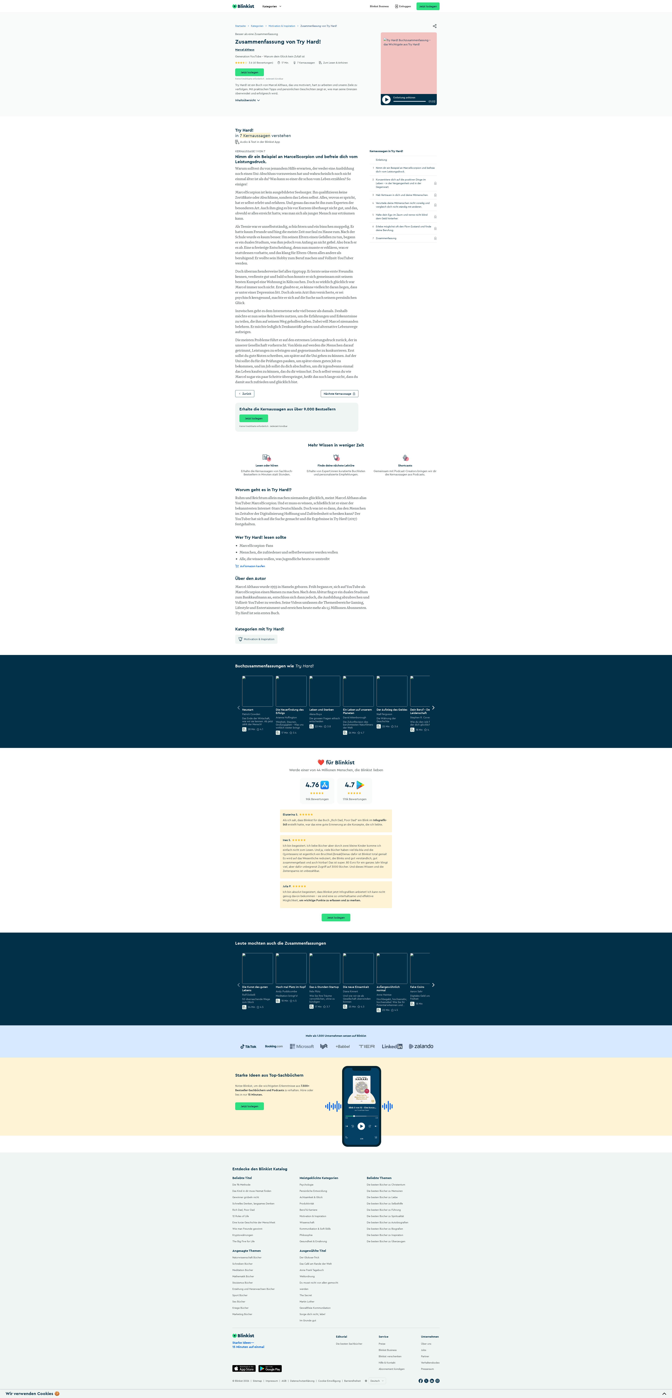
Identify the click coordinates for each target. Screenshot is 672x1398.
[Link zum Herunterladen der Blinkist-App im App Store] (244, 1368)
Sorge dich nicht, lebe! (312, 1314)
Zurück (246, 393)
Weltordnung (307, 1276)
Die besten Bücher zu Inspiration (385, 1235)
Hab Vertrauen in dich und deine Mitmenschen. (404, 195)
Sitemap (257, 1380)
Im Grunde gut (308, 1320)
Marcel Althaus (244, 49)
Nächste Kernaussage (337, 393)
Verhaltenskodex (430, 1362)
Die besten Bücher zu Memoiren (385, 1191)
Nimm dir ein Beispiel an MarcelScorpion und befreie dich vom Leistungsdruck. (405, 169)
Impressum (272, 1380)
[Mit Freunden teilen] (435, 26)
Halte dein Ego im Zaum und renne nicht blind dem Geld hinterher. (402, 216)
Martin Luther (307, 1301)
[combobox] (377, 1381)
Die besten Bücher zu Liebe (382, 1197)
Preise (382, 1343)
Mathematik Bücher (243, 1276)
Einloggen (405, 6)
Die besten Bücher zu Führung (384, 1209)
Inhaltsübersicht (245, 100)
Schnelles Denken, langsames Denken (253, 1203)
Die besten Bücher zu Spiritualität (385, 1216)
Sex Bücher (238, 1301)
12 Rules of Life (240, 1216)
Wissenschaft (307, 1222)
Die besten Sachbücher (349, 1343)
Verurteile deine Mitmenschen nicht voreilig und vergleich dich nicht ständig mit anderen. (404, 204)
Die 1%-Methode (241, 1184)
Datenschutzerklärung (302, 1380)
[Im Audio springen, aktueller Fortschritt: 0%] (409, 101)
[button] (336, 1394)
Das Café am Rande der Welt (316, 1263)
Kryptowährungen (242, 1235)
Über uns (426, 1343)
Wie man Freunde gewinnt (247, 1228)
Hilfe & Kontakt (387, 1362)
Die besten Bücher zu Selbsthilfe (385, 1203)
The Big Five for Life (243, 1241)
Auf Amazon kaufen (252, 566)
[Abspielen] (386, 99)
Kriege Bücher (240, 1307)
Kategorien (269, 6)
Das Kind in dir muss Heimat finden (251, 1191)
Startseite (240, 25)
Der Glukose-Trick (309, 1257)
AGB (284, 1380)
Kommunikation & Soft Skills (315, 1228)
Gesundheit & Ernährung (313, 1241)
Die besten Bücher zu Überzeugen (386, 1241)
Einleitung (381, 159)
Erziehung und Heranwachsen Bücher (253, 1289)
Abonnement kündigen (392, 1369)
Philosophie (306, 1235)
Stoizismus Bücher (242, 1282)
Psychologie (306, 1184)
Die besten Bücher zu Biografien (385, 1228)
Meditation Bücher (242, 1270)
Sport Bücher (239, 1295)
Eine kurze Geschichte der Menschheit (253, 1222)
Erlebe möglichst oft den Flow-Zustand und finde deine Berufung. (403, 228)
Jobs (423, 1350)
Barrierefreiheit (352, 1380)
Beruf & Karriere (308, 1209)
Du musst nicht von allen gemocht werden (319, 1286)
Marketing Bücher (242, 1314)
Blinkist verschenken (390, 1356)
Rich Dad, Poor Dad (243, 1209)
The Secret (306, 1295)
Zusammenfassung (391, 238)
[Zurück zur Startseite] (243, 6)
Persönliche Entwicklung (313, 1191)
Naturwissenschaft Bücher (246, 1257)
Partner (425, 1356)
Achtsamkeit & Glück (311, 1197)
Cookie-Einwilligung (329, 1380)
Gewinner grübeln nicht (245, 1197)
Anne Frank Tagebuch (312, 1270)
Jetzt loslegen (428, 6)
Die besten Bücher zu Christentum (386, 1184)
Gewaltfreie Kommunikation (315, 1307)
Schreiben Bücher (242, 1263)
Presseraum (427, 1369)
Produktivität (307, 1203)
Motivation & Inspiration (282, 25)
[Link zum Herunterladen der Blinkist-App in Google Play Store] (270, 1368)
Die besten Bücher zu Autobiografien (387, 1222)
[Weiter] (433, 708)
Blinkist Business (379, 6)
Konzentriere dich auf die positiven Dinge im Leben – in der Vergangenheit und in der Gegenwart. (401, 183)
